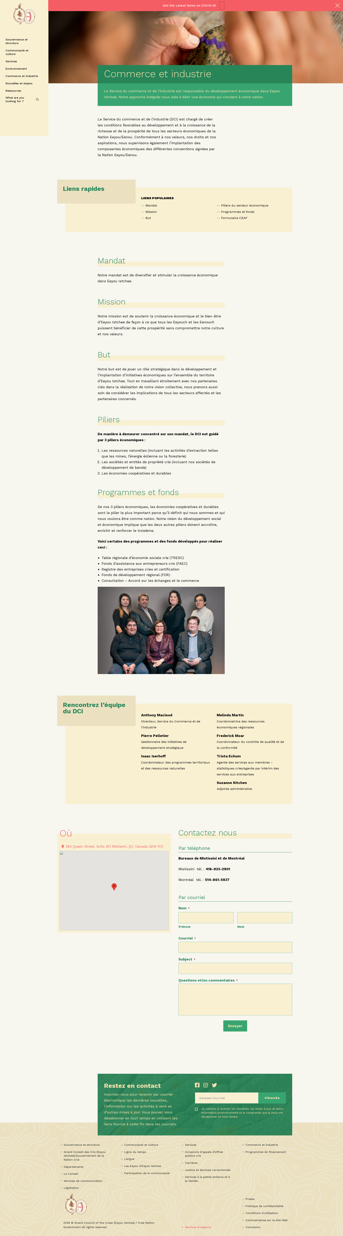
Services (11, 61)
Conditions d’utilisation (262, 1213)
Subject (186, 959)
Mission (151, 212)
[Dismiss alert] (337, 5)
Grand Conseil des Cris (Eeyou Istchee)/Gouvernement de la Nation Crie (85, 1155)
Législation (71, 1187)
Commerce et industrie (22, 76)
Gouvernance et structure (17, 41)
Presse (250, 1198)
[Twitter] (214, 1085)
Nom (184, 908)
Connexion (253, 1227)
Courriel (187, 938)
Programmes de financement (266, 1151)
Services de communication (83, 1180)
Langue (129, 1158)
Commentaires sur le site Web (267, 1220)
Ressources (13, 90)
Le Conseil (71, 1173)
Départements (73, 1166)
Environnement (16, 68)
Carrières (191, 1162)
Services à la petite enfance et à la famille (207, 1178)
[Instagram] (206, 1085)
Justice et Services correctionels (207, 1170)
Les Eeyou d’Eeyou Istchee (142, 1166)
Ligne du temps (135, 1151)
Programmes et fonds (237, 212)
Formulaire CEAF (234, 218)
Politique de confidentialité (264, 1206)
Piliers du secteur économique (244, 205)
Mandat (151, 205)
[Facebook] (198, 1085)
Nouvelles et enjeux (19, 83)
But (148, 218)
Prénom (185, 927)
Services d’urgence (198, 1227)
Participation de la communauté (147, 1173)
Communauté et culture (17, 52)
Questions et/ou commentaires (208, 980)
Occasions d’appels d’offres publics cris (204, 1153)
